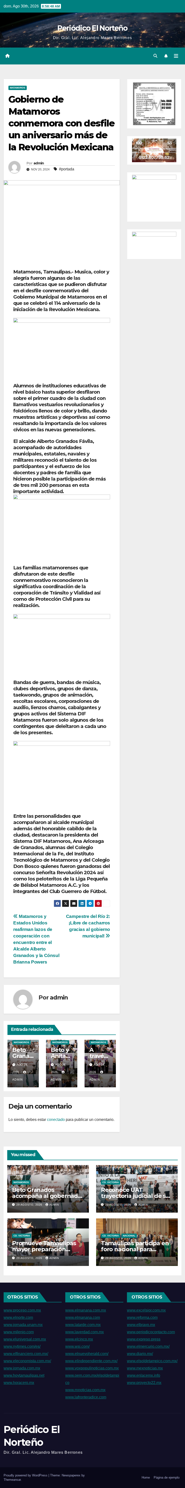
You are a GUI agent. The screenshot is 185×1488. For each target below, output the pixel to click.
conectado (56, 1120)
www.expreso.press (143, 1339)
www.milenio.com (19, 1332)
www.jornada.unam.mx (23, 1325)
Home (146, 1477)
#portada (66, 169)
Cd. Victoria (110, 1182)
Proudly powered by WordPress (26, 1475)
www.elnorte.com (18, 1317)
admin (38, 163)
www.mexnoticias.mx (145, 1368)
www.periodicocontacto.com (151, 1332)
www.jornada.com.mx (22, 1368)
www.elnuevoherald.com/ (86, 1354)
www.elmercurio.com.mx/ (148, 1346)
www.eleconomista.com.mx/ (27, 1361)
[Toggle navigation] (176, 56)
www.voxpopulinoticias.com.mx (92, 1368)
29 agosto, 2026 (29, 1204)
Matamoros (17, 87)
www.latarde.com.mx (83, 1325)
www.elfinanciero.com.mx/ (26, 1354)
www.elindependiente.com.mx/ (91, 1361)
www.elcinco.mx (79, 1339)
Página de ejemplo (166, 1477)
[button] (155, 56)
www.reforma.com (142, 1317)
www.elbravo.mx (141, 1325)
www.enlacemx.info (143, 1375)
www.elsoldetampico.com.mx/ (152, 1361)
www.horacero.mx (19, 1383)
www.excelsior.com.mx (146, 1310)
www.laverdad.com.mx (84, 1332)
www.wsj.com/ (77, 1346)
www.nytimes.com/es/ (22, 1346)
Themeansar (12, 1479)
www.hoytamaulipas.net (24, 1375)
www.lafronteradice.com (85, 1397)
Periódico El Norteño (92, 28)
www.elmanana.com (82, 1317)
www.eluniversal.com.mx (25, 1339)
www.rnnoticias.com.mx (85, 1390)
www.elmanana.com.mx (85, 1310)
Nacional (129, 1235)
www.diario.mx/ (140, 1354)
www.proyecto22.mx (144, 1383)
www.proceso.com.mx (22, 1310)
